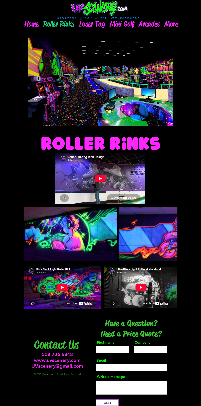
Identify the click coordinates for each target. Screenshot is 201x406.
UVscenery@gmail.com (57, 366)
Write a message (111, 377)
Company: (143, 342)
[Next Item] (172, 234)
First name (105, 342)
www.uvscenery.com (57, 360)
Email (101, 361)
